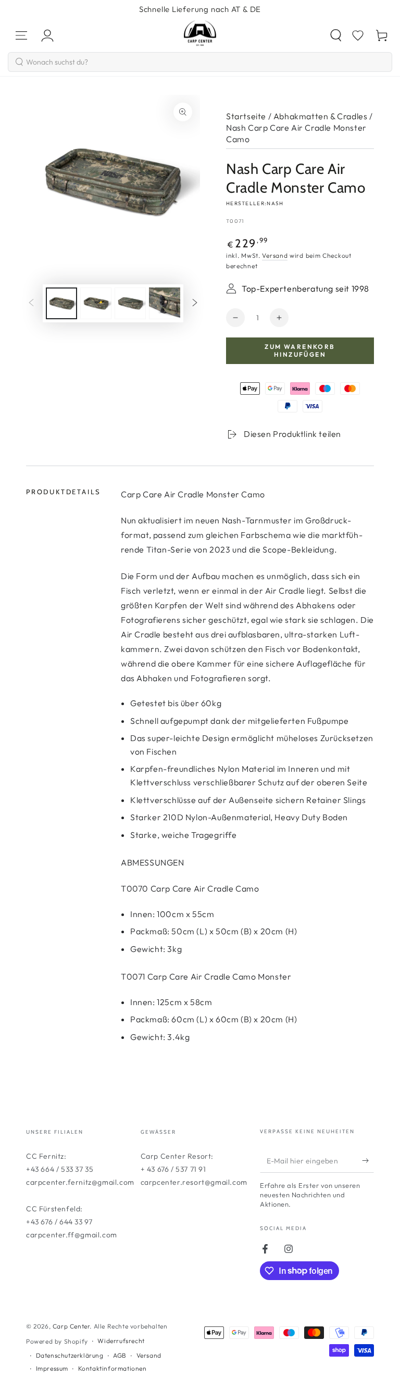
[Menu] (21, 35)
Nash (275, 203)
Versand (275, 255)
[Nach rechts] (194, 303)
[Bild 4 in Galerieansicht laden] (164, 303)
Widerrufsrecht (120, 1341)
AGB (120, 1355)
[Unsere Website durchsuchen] (336, 35)
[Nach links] (31, 303)
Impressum (52, 1368)
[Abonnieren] (368, 1160)
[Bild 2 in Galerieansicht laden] (95, 303)
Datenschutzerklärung (70, 1355)
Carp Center (71, 1326)
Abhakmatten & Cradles (320, 116)
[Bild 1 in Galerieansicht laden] (61, 303)
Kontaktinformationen (112, 1368)
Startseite (246, 116)
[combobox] (200, 62)
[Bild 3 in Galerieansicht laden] (130, 303)
